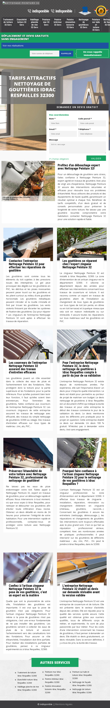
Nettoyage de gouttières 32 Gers (84, 23)
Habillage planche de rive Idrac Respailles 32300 (28, 688)
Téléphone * (84, 129)
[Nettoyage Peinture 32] (21, 3)
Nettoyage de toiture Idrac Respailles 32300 (82, 691)
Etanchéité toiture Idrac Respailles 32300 (27, 681)
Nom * (52, 118)
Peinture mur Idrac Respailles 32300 (53, 673)
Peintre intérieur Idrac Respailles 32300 (54, 680)
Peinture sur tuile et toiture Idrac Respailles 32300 (82, 675)
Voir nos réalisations (13, 45)
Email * (52, 129)
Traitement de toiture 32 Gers (8, 22)
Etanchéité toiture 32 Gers (22, 22)
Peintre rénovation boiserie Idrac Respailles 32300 (55, 689)
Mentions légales (63, 704)
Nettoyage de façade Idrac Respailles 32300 (82, 684)
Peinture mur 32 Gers (46, 22)
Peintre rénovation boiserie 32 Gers (70, 23)
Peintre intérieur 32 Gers (58, 22)
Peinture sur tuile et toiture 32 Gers (96, 24)
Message (53, 139)
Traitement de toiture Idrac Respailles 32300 (27, 674)
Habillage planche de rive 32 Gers (34, 23)
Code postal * (85, 118)
